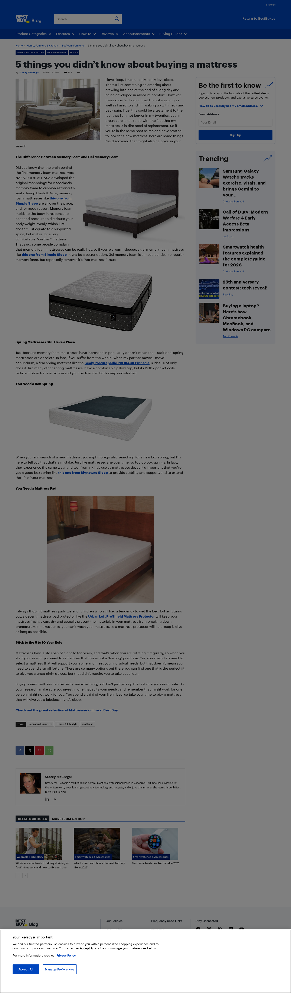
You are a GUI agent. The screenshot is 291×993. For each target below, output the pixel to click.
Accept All (26, 969)
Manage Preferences (59, 969)
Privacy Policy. (66, 955)
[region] (145, 961)
